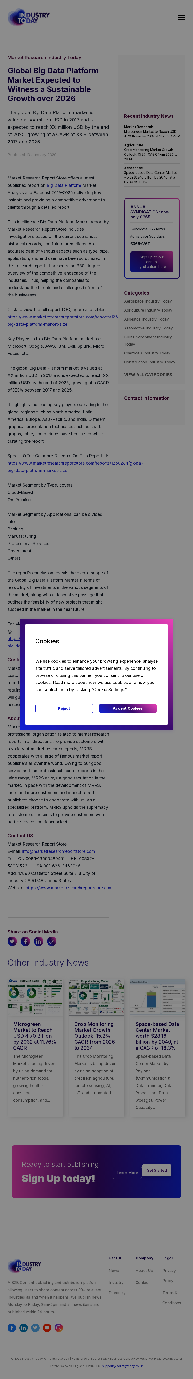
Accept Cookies (128, 708)
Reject (64, 708)
